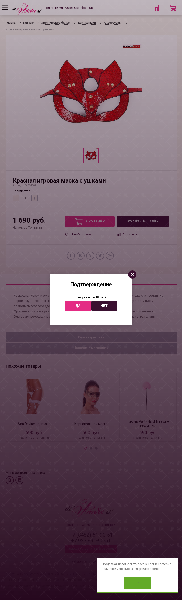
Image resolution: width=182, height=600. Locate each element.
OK (138, 583)
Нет (104, 306)
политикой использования (120, 569)
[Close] (132, 274)
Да (77, 306)
